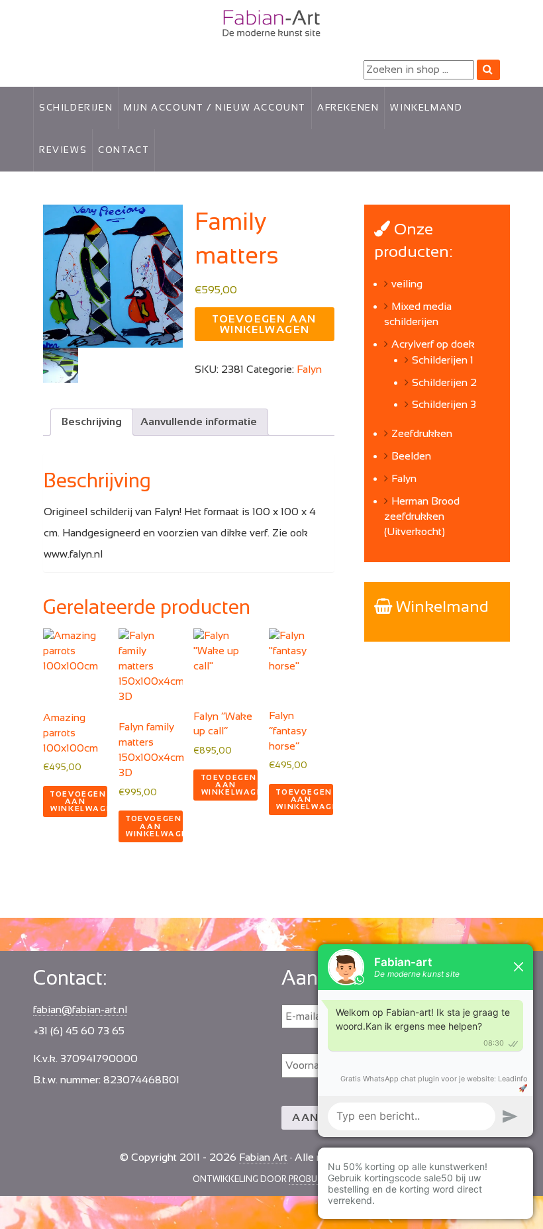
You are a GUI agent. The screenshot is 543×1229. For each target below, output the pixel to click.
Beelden (411, 456)
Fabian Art (57, 20)
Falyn (309, 369)
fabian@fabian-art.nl (80, 1009)
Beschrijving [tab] (92, 421)
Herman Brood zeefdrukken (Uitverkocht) (422, 516)
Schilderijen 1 (442, 360)
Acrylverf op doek (433, 344)
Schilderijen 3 (444, 404)
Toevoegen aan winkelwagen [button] (78, 801)
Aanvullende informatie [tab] (198, 421)
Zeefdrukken (421, 433)
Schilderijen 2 (444, 382)
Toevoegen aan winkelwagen (265, 324)
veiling (406, 283)
